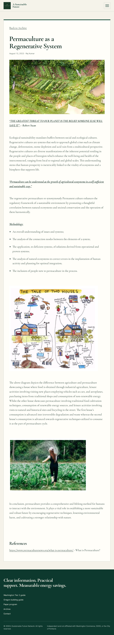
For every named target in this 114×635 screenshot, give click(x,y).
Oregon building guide (13, 600)
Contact (7, 614)
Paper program (10, 604)
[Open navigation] (107, 5)
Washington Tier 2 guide (14, 595)
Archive (7, 609)
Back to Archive (18, 28)
